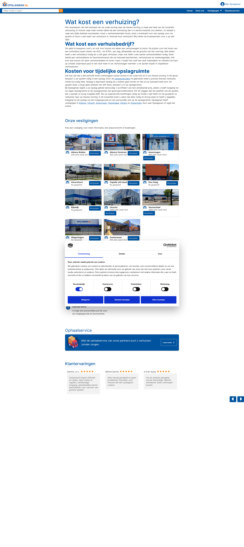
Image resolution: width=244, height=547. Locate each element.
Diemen (82, 103)
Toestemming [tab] (84, 254)
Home (190, 10)
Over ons (200, 10)
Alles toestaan (158, 300)
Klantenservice (232, 10)
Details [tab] (122, 254)
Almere (123, 103)
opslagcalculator (123, 78)
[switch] (107, 289)
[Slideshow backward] (233, 399)
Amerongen (101, 103)
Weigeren (85, 300)
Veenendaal (113, 103)
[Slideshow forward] (240, 399)
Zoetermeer (136, 103)
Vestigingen (213, 10)
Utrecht (91, 103)
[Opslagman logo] (15, 4)
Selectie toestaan (122, 300)
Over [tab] (160, 254)
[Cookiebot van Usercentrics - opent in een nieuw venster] (165, 245)
